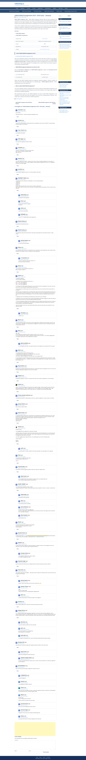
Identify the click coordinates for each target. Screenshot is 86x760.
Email (30, 750)
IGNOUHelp (24, 17)
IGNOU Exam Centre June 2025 (65, 45)
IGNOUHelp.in (19, 4)
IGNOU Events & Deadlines (14, 11)
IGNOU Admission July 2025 (64, 84)
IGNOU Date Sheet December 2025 (65, 44)
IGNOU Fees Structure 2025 (64, 97)
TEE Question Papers (38, 11)
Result (66, 8)
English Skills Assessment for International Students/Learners (49, 11)
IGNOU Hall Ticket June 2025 (64, 48)
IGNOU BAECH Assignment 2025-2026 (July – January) (24, 103)
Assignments (40, 8)
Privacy (40, 757)
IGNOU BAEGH (44, 38)
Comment (16, 740)
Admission (22, 8)
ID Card (33, 8)
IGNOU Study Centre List (64, 112)
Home (17, 8)
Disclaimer (48, 757)
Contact (44, 757)
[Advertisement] (35, 729)
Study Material (48, 8)
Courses (28, 8)
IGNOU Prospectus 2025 (63, 100)
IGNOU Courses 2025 (63, 85)
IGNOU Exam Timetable (26, 11)
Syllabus (54, 8)
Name (16, 750)
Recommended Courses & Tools (71, 11)
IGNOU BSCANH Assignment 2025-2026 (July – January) (47, 103)
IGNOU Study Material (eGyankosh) (65, 38)
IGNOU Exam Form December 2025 (65, 46)
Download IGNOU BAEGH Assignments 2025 (24, 56)
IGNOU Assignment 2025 (44, 49)
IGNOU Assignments (19, 98)
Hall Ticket (61, 8)
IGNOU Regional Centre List (64, 111)
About (37, 757)
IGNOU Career (59, 11)
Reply (18, 116)
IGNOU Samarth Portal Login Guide (65, 21)
